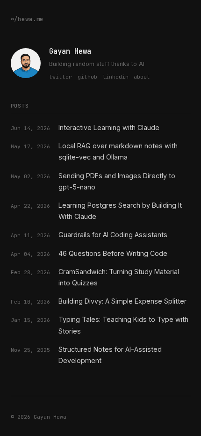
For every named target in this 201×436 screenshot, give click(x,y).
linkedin (115, 76)
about (142, 76)
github (87, 76)
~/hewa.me (27, 19)
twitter (60, 76)
